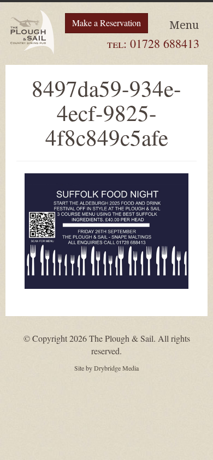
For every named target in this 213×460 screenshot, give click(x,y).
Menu (184, 25)
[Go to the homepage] (32, 32)
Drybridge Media (116, 368)
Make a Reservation (106, 22)
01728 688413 (164, 43)
